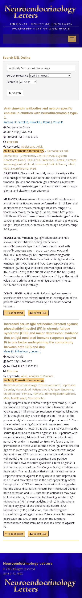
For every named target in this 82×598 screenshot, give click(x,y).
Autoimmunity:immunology (20, 385)
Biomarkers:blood (57, 151)
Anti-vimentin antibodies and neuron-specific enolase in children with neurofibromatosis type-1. (41, 113)
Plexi (33, 168)
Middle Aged (18, 398)
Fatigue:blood (40, 389)
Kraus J (47, 122)
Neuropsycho (36, 398)
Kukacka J (36, 122)
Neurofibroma (20, 168)
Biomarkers (10, 156)
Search (16, 93)
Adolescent (28, 146)
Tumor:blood (27, 156)
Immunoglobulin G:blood (18, 164)
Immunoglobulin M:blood (50, 164)
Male (6, 168)
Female (60, 160)
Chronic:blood (11, 393)
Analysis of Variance (41, 376)
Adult (39, 146)
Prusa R (58, 122)
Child (30, 160)
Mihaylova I (22, 351)
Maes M (8, 351)
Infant (71, 164)
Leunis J (35, 351)
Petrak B (23, 122)
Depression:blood (49, 385)
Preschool (48, 160)
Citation (12, 142)
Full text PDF (39, 312)
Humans (71, 160)
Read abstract (15, 312)
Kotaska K (9, 122)
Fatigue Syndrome (62, 389)
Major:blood (23, 389)
